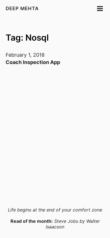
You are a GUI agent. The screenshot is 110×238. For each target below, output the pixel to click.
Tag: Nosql (27, 37)
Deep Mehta (22, 8)
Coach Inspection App (33, 62)
